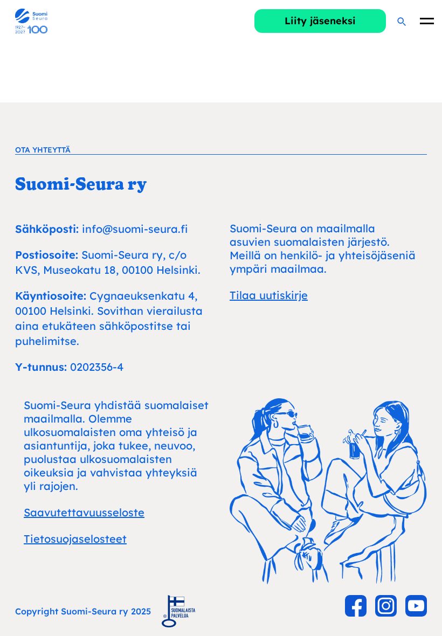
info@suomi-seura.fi (135, 229)
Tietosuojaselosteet (75, 538)
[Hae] (401, 21)
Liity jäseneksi (320, 21)
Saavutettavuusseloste (84, 512)
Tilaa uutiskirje (269, 295)
